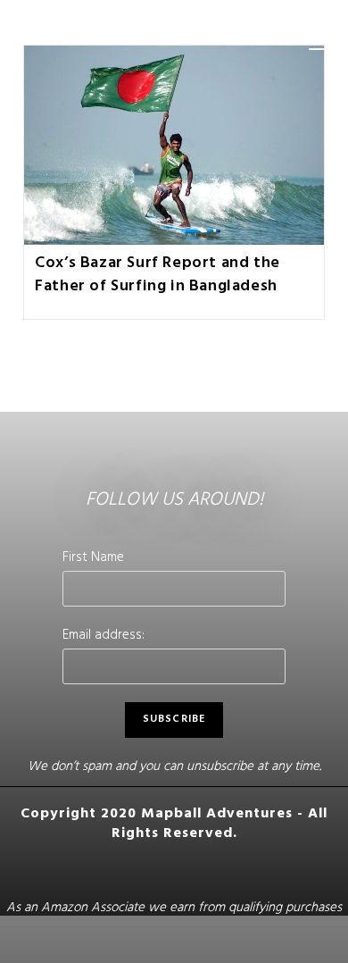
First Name (93, 559)
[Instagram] (112, 870)
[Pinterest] (153, 870)
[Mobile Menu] (318, 44)
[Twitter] (236, 870)
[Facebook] (72, 870)
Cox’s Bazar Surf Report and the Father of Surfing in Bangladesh (157, 275)
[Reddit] (194, 870)
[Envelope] (277, 870)
